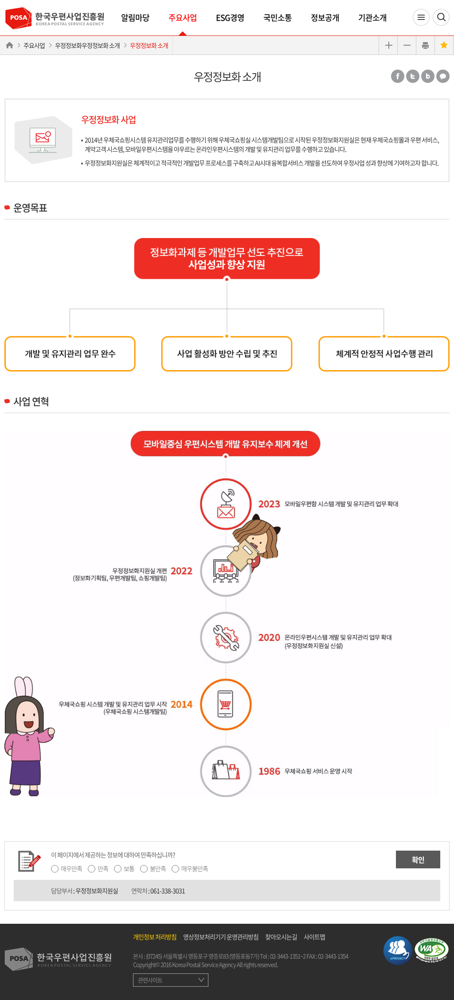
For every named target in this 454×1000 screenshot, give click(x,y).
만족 (103, 868)
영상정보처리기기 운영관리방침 (220, 937)
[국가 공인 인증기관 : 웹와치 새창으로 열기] (432, 949)
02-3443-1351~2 (287, 956)
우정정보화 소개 (149, 45)
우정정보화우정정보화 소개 (87, 45)
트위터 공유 (412, 76)
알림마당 (135, 17)
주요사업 (182, 17)
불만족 (158, 868)
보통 (129, 868)
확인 (418, 859)
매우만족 (71, 868)
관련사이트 (150, 980)
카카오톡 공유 (443, 76)
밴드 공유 (427, 76)
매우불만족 (194, 868)
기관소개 (372, 17)
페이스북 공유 (397, 76)
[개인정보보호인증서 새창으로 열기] (398, 949)
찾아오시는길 (281, 937)
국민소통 (277, 17)
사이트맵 (314, 937)
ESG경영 (230, 17)
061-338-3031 (167, 890)
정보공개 (325, 17)
